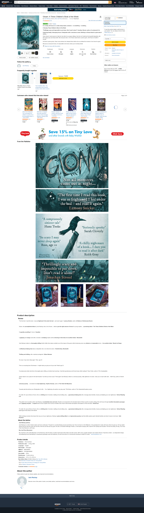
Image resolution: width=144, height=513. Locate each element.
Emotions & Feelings (61, 12)
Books (18, 12)
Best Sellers (17, 6)
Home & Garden (63, 6)
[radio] (109, 18)
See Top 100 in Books (41, 459)
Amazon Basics (33, 6)
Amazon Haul (9, 6)
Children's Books (24, 12)
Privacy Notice (69, 508)
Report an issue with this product (52, 46)
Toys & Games (93, 6)
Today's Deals (42, 6)
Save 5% (45, 23)
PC (80, 6)
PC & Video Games (120, 6)
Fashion (56, 6)
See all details (46, 57)
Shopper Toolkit (139, 6)
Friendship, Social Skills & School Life (48, 12)
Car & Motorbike (130, 6)
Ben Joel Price (58, 18)
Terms (54, 23)
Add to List (107, 60)
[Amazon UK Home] (57, 504)
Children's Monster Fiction (28, 464)
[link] (43, 78)
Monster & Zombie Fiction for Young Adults (31, 460)
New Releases (24, 6)
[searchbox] (63, 2)
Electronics (85, 6)
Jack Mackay (47, 18)
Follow (34, 65)
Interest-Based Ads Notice (85, 508)
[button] (3, 6)
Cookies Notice (76, 508)
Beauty (99, 6)
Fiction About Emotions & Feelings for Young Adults (33, 462)
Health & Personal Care (108, 6)
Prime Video (49, 6)
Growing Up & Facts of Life (34, 12)
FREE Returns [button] (108, 32)
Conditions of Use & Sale (60, 508)
